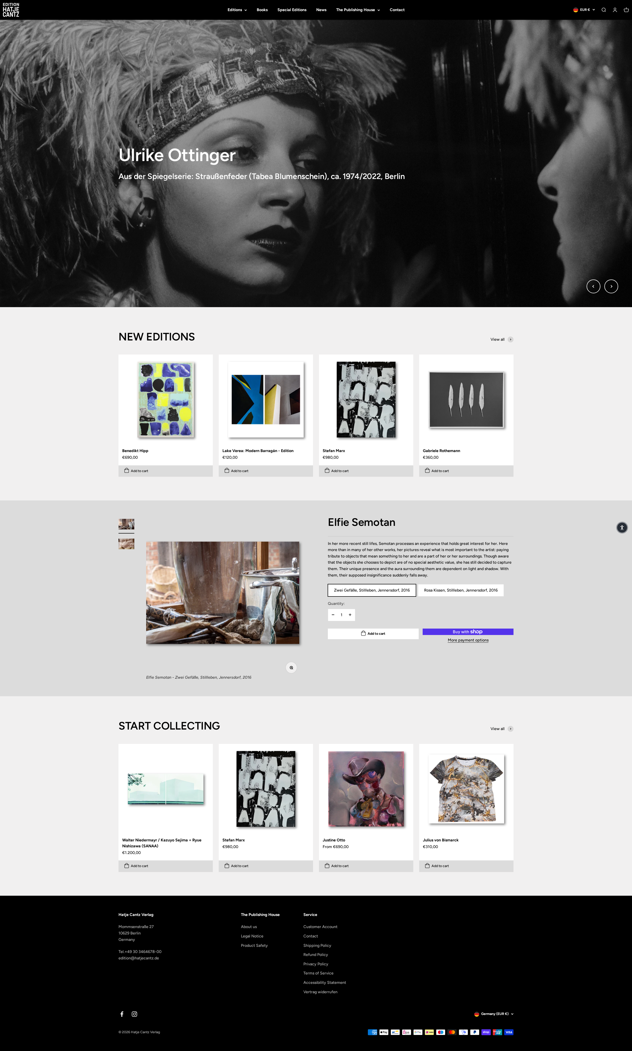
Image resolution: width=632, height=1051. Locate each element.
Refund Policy (315, 954)
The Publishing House (355, 9)
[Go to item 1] (126, 525)
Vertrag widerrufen (320, 992)
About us (249, 926)
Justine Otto (334, 840)
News (321, 9)
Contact (397, 9)
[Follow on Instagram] (134, 1014)
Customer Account (320, 926)
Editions (235, 9)
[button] (622, 528)
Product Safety (254, 945)
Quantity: (336, 603)
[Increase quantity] (350, 615)
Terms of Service (318, 973)
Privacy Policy (315, 964)
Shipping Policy (317, 945)
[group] (316, 163)
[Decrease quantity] (333, 615)
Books (262, 9)
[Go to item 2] (126, 544)
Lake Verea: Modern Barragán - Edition (258, 450)
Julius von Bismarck (441, 840)
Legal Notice (252, 936)
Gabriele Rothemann (441, 450)
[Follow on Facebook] (121, 1014)
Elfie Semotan (361, 522)
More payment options (468, 640)
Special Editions (291, 9)
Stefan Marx (334, 450)
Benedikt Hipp (135, 450)
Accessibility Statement (324, 982)
